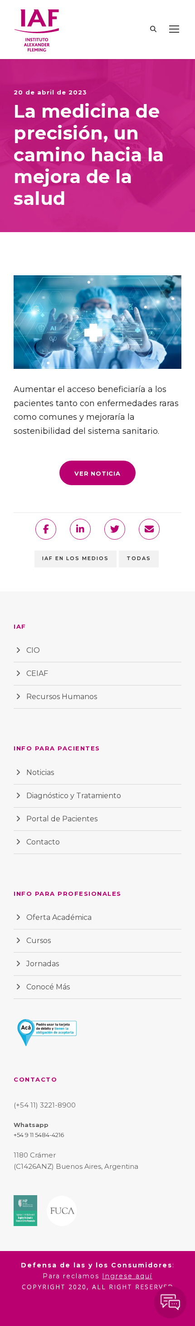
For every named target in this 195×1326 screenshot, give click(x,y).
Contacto (43, 842)
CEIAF (37, 673)
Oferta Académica (59, 917)
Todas (139, 558)
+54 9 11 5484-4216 (39, 1134)
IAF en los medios (75, 558)
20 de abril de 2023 (50, 92)
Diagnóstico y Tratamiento (73, 795)
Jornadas (42, 963)
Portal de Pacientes (62, 818)
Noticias (40, 772)
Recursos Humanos (61, 696)
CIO (33, 650)
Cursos (38, 940)
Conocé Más (48, 987)
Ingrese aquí (127, 1276)
